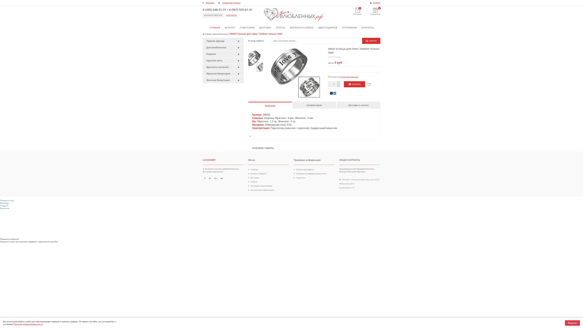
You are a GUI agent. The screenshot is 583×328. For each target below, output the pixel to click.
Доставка (265, 27)
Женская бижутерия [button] (218, 80)
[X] (331, 93)
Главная (215, 27)
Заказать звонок (213, 15)
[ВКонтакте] (334, 93)
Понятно (572, 323)
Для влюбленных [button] (216, 47)
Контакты (367, 27)
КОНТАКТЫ (231, 15)
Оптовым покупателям (261, 185)
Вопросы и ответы (301, 27)
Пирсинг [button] (211, 53)
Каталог (230, 27)
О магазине (247, 27)
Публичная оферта (305, 169)
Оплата (280, 27)
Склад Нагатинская (349, 76)
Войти (376, 3)
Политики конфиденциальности (28, 324)
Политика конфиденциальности (311, 173)
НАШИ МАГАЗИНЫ (231, 3)
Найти (373, 40)
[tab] (223, 41)
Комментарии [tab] (314, 105)
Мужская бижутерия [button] (218, 73)
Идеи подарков (327, 27)
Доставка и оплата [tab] (358, 105)
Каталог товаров (258, 173)
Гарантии (300, 177)
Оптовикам (349, 27)
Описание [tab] (270, 105)
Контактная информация (262, 190)
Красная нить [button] (214, 60)
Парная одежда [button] (215, 40)
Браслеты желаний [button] (217, 66)
